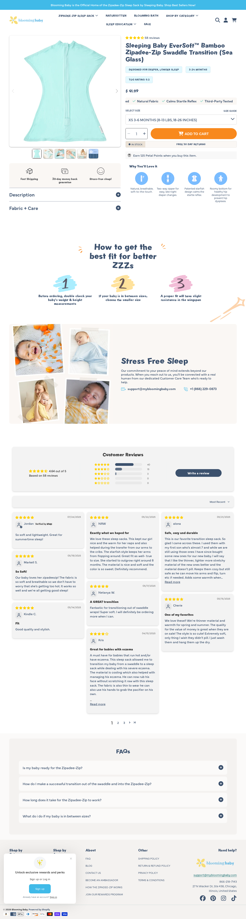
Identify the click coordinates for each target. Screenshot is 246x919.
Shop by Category (180, 16)
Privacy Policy (148, 872)
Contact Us (93, 872)
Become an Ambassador (102, 880)
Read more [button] (172, 582)
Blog (89, 865)
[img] (24, 517)
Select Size (132, 110)
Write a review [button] (198, 473)
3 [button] (124, 722)
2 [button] (118, 722)
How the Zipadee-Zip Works (104, 887)
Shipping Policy (148, 858)
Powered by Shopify (39, 909)
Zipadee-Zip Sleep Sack (76, 16)
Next (117, 91)
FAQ (88, 858)
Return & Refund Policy (154, 865)
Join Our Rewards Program (104, 894)
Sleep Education (119, 24)
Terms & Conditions (151, 880)
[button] (218, 20)
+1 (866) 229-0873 (203, 388)
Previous (13, 91)
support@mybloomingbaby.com (152, 388)
